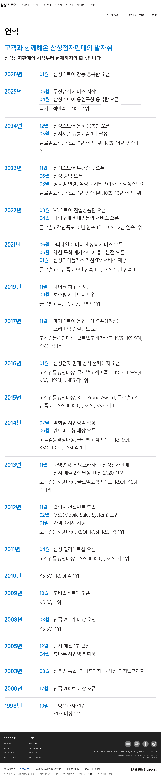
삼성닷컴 (6, 748)
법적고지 (87, 769)
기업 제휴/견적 (115, 15)
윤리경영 (98, 769)
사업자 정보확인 (84, 774)
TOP (156, 3)
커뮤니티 (58, 5)
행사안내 (47, 5)
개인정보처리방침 (25, 769)
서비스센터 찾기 (34, 748)
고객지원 (92, 5)
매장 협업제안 (33, 753)
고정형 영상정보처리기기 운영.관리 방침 (48, 769)
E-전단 (130, 15)
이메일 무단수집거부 (72, 769)
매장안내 (25, 5)
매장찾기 (142, 15)
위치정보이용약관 (9, 769)
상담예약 (36, 5)
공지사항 (154, 15)
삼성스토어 (7, 744)
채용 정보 (81, 5)
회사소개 (69, 5)
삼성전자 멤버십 (9, 753)
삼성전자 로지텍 (9, 757)
